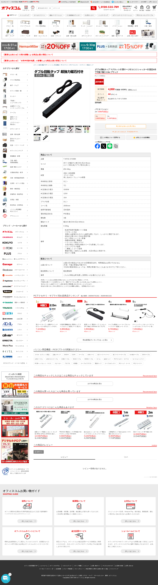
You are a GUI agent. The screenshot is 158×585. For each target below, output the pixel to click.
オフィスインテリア (102, 36)
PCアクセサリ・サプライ (121, 359)
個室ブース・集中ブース (14, 118)
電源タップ (98, 363)
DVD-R (66, 354)
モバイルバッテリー (138, 359)
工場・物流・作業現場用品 (14, 161)
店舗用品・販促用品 (16, 194)
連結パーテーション (56, 15)
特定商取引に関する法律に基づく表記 (97, 568)
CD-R (73, 354)
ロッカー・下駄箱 (102, 26)
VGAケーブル (77, 359)
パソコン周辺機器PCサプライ (16, 210)
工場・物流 (148, 26)
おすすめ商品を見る (95, 383)
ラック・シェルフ (86, 26)
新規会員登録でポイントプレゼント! (127, 8)
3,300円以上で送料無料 (68, 2)
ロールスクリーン (39, 15)
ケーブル (81, 354)
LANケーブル (39, 359)
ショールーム (44, 565)
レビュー (86, 565)
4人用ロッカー (89, 15)
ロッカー (13, 96)
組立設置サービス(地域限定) (101, 2)
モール (99, 359)
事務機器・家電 (133, 26)
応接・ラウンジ (56, 36)
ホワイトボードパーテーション (122, 15)
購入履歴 (141, 10)
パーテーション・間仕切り (15, 123)
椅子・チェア (10, 36)
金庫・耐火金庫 (71, 36)
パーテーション (117, 26)
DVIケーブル (146, 354)
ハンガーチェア (103, 15)
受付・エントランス (40, 36)
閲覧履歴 (148, 10)
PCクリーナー (137, 363)
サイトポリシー (79, 568)
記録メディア (57, 354)
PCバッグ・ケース (124, 363)
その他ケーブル (134, 354)
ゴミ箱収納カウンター (73, 15)
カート (154, 10)
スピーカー (58, 363)
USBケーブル (65, 359)
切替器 (75, 363)
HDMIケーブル (88, 359)
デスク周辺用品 (41, 26)
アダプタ (67, 363)
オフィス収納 (71, 26)
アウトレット (14, 216)
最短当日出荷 (84, 2)
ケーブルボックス (110, 363)
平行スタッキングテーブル (144, 15)
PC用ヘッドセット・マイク (43, 363)
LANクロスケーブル (52, 359)
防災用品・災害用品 (16, 205)
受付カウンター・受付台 (16, 140)
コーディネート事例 (148, 37)
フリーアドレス (25, 26)
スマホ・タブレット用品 (42, 354)
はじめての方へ (134, 2)
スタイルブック (67, 565)
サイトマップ (114, 568)
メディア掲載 (78, 565)
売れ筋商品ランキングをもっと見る (95, 340)
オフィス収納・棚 (16, 91)
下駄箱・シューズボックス (15, 101)
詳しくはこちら (27, 521)
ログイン (135, 10)
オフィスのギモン (55, 565)
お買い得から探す (133, 36)
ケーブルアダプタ (86, 363)
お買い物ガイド (95, 565)
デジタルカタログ (108, 565)
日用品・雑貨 (14, 199)
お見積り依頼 (119, 565)
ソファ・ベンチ (25, 36)
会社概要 (144, 2)
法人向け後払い (119, 2)
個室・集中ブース (117, 36)
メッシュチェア (24, 15)
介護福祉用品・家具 (16, 172)
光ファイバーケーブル (119, 354)
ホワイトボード (87, 36)
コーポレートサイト (45, 568)
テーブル (56, 26)
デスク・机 (10, 26)
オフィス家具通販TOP (30, 565)
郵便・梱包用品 (15, 189)
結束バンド (107, 359)
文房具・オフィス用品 (17, 183)
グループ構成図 (67, 568)
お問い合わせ (153, 2)
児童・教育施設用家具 (17, 178)
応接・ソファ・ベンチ (17, 145)
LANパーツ (91, 354)
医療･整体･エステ (16, 167)
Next (154, 316)
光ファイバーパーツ (103, 354)
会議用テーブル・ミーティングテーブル (17, 107)
